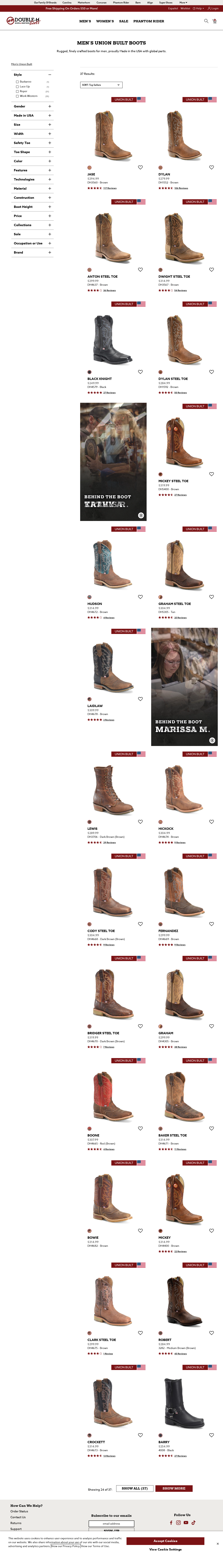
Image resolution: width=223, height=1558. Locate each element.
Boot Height (23, 206)
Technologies (24, 179)
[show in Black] (89, 372)
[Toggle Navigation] (94, 21)
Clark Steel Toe (102, 1340)
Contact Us (18, 1517)
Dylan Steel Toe (173, 378)
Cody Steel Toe (101, 931)
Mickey (165, 1237)
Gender (19, 106)
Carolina (67, 2)
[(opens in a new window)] (170, 1522)
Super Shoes (165, 2)
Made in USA (24, 115)
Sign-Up (111, 1531)
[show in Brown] (89, 167)
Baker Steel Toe (173, 1135)
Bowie (93, 1237)
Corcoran (101, 2)
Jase (91, 174)
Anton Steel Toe (103, 276)
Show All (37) (137, 1489)
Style (18, 74)
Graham (166, 1033)
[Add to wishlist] (140, 167)
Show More (178, 1489)
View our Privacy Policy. (65, 1546)
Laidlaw (95, 706)
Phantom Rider (121, 2)
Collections (22, 225)
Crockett (96, 1442)
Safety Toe (22, 143)
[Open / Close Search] (206, 21)
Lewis (92, 828)
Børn (138, 2)
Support (16, 1529)
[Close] (217, 1543)
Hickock (166, 828)
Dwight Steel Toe (174, 276)
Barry (164, 1442)
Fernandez (168, 931)
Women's (105, 21)
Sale (123, 21)
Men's (85, 21)
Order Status (19, 1511)
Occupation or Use (28, 243)
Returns (15, 1523)
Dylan (164, 174)
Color (18, 161)
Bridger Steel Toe (103, 1033)
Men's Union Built (21, 64)
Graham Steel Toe (175, 604)
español (173, 8)
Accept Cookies (165, 1541)
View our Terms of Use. (95, 1546)
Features (20, 170)
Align (150, 2)
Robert (165, 1340)
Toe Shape (22, 152)
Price (18, 216)
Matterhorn (84, 2)
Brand (18, 252)
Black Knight (100, 378)
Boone (93, 1135)
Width (19, 133)
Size (17, 124)
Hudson (95, 604)
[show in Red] (89, 1128)
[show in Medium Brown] (160, 1333)
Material (20, 188)
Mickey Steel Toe (173, 481)
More (183, 2)
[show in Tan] (160, 597)
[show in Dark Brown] (89, 822)
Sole (17, 234)
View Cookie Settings (165, 1549)
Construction (24, 197)
